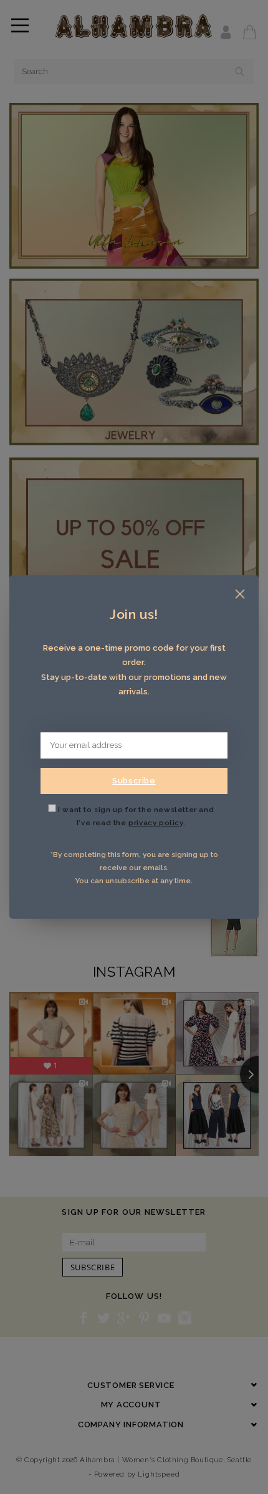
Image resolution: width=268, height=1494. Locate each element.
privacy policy (155, 822)
